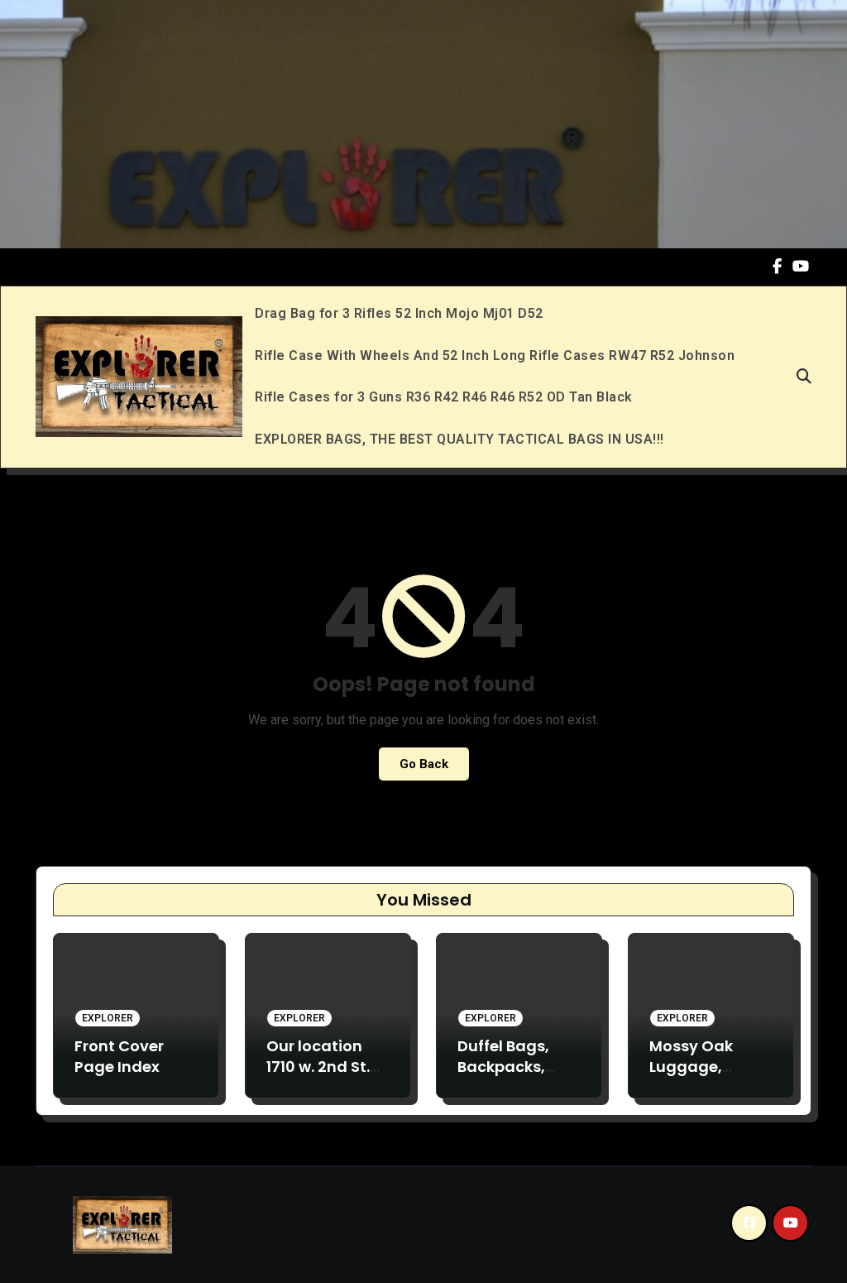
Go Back (424, 764)
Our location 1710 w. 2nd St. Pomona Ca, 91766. (318, 1077)
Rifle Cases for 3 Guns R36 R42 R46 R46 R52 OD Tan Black (444, 397)
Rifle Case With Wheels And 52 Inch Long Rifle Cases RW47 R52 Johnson (495, 355)
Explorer (107, 1018)
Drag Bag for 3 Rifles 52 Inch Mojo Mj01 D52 (399, 313)
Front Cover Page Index (119, 1056)
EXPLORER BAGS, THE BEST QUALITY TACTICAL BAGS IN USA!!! (459, 439)
